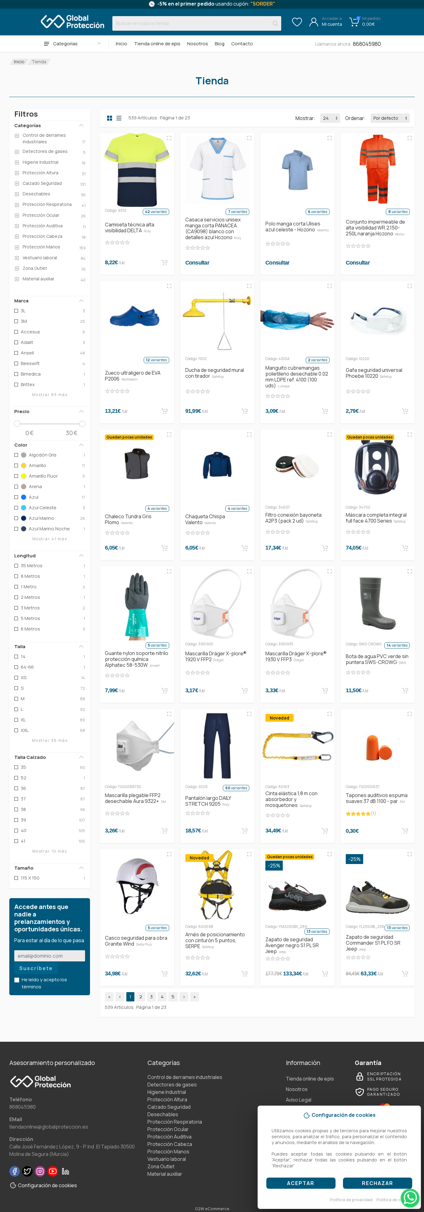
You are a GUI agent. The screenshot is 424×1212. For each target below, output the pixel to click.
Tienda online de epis (157, 43)
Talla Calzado (30, 757)
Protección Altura (167, 1099)
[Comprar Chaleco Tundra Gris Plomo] (164, 548)
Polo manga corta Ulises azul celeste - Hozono (297, 226)
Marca (21, 300)
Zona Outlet (160, 1166)
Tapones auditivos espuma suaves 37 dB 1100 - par (377, 798)
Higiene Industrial (166, 1092)
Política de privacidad (351, 1199)
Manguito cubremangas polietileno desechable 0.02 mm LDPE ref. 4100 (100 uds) (296, 376)
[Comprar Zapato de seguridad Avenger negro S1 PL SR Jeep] (325, 973)
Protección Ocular (168, 1129)
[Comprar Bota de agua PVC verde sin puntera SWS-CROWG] (405, 690)
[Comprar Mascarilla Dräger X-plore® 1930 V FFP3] (325, 690)
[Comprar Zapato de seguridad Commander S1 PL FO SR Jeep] (405, 973)
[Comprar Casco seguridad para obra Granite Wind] (164, 973)
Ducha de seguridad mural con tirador (214, 373)
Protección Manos (168, 1151)
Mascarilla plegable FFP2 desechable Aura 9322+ (135, 798)
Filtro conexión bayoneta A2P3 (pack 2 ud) (293, 517)
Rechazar (377, 1183)
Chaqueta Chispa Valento (205, 519)
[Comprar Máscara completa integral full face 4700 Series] (405, 548)
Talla (19, 646)
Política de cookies (395, 1199)
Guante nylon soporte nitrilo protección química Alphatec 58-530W (136, 659)
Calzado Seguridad (169, 1106)
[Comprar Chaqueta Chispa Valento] (244, 548)
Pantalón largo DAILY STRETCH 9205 (208, 801)
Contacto (242, 43)
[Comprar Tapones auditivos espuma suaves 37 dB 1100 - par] (405, 830)
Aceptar (300, 1183)
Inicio (121, 43)
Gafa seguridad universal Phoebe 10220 (374, 373)
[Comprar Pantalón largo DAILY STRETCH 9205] (244, 830)
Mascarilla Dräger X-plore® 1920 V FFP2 (215, 656)
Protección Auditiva (169, 1136)
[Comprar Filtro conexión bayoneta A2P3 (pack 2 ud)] (325, 548)
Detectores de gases (172, 1084)
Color (20, 445)
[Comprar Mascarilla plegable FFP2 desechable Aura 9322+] (164, 830)
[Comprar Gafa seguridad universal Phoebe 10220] (405, 411)
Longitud (25, 555)
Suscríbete (36, 968)
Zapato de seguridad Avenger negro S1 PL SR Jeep (292, 945)
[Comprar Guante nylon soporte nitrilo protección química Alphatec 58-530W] (164, 690)
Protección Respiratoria (174, 1121)
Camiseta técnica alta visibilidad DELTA (129, 227)
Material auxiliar (164, 1173)
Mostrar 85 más (50, 394)
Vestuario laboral (166, 1159)
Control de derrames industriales (184, 1077)
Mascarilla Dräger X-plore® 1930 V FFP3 (296, 656)
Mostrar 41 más (49, 538)
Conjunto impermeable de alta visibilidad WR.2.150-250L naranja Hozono (375, 227)
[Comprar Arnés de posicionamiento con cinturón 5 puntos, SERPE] (244, 973)
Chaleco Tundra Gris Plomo (128, 519)
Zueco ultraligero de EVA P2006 (132, 375)
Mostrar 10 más (49, 851)
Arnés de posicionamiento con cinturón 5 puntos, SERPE (215, 940)
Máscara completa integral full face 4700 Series (376, 517)
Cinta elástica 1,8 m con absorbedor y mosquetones (291, 799)
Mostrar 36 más (50, 740)
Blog (219, 43)
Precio (21, 411)
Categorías (27, 125)
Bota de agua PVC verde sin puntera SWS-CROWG (377, 659)
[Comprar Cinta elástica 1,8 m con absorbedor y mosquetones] (325, 830)
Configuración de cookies (47, 1185)
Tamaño (24, 868)
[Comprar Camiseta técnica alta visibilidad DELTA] (164, 262)
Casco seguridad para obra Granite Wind (136, 940)
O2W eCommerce (212, 1208)
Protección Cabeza (169, 1144)
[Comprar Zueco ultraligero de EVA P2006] (164, 411)
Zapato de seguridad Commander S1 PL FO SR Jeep (373, 943)
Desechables (162, 1114)
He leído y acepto (44, 983)
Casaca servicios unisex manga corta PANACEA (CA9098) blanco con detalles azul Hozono (213, 228)
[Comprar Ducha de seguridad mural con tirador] (244, 411)
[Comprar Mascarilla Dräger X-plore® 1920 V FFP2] (244, 690)
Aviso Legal (298, 1099)
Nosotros (197, 43)
